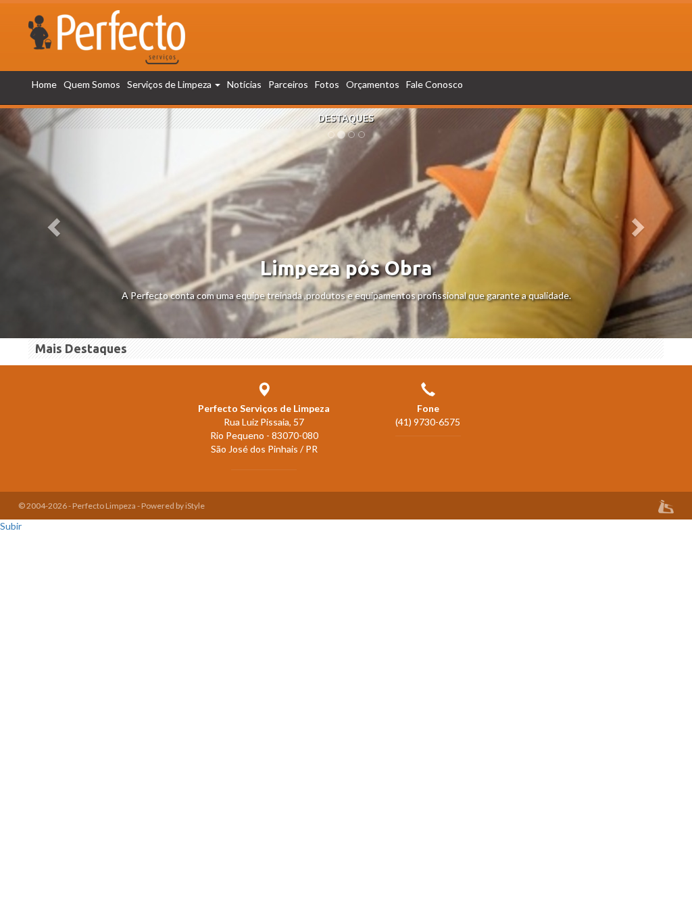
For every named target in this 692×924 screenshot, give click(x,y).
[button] (52, 223)
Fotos (327, 84)
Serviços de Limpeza (170, 84)
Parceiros (288, 84)
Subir (11, 526)
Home (44, 84)
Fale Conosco (434, 84)
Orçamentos (372, 84)
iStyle (195, 506)
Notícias (244, 84)
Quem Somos (92, 84)
